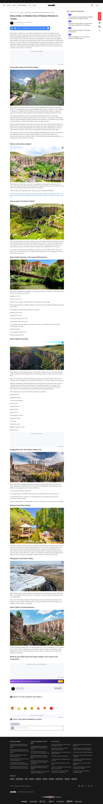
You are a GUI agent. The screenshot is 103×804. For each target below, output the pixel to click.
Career (26, 786)
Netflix (12, 779)
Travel (18, 12)
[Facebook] (82, 786)
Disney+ (32, 779)
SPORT (34, 5)
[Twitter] (85, 786)
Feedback (12, 786)
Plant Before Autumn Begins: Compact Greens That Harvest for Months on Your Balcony (80, 24)
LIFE (30, 5)
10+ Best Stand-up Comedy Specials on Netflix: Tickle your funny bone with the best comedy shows (82, 750)
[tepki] (12, 708)
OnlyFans (51, 779)
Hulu (26, 779)
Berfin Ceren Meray (23, 22)
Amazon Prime (19, 779)
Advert (23, 786)
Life (15, 12)
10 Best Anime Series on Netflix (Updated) (82, 752)
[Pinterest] (91, 786)
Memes (45, 779)
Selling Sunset (59, 779)
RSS (30, 786)
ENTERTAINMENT (22, 5)
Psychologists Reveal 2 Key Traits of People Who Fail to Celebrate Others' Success (39, 748)
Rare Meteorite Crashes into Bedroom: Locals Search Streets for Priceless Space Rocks (40, 762)
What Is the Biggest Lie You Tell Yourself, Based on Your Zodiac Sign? (79, 37)
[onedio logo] (51, 5)
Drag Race (74, 779)
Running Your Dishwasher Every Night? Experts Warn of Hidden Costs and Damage (40, 767)
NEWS (14, 5)
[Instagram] (79, 786)
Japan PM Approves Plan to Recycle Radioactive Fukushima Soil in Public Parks (39, 757)
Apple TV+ (38, 779)
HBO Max (67, 779)
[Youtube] (88, 786)
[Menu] (4, 5)
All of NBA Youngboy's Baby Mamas (59, 756)
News (11, 12)
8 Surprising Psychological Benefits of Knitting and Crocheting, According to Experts (80, 17)
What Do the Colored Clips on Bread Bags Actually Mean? (79, 31)
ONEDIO (8, 5)
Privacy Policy (18, 786)
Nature (22, 12)
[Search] (92, 5)
